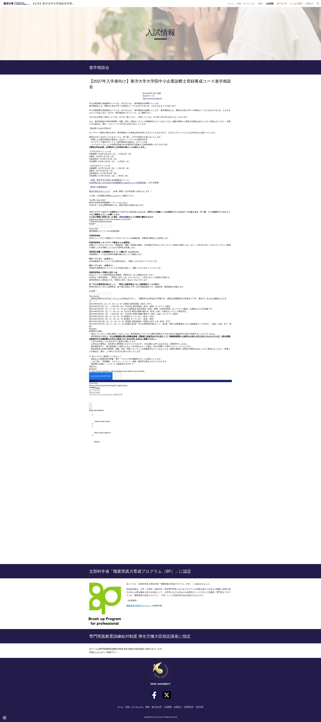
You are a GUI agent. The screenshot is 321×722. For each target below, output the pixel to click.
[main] (160, 34)
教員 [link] (260, 3)
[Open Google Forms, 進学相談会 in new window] (228, 81)
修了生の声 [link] (282, 3)
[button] (318, 4)
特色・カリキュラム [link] (246, 3)
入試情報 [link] (270, 3)
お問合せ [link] (309, 3)
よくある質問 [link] (296, 3)
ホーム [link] (231, 3)
